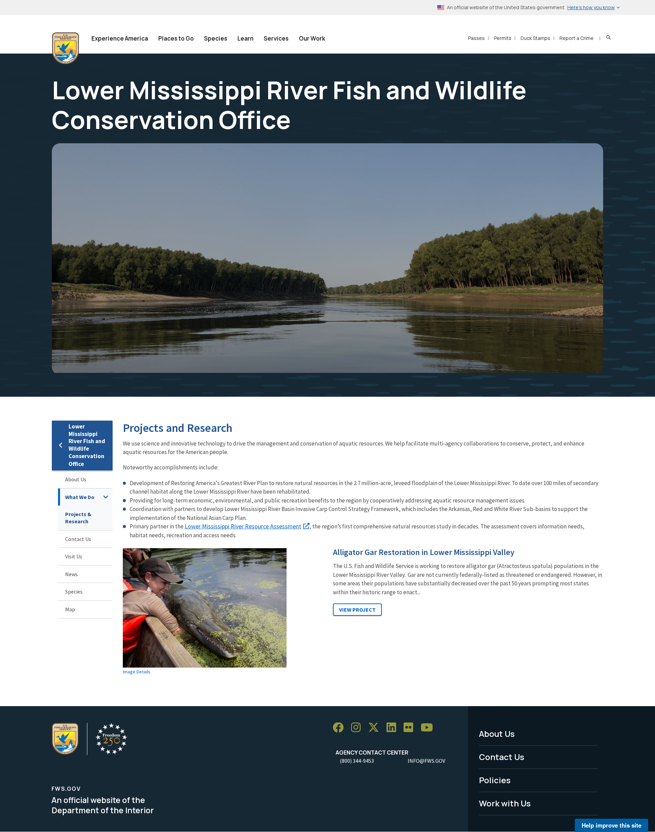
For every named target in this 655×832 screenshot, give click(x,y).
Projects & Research (78, 518)
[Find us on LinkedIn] (394, 727)
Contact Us (78, 539)
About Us (75, 479)
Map (70, 609)
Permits (502, 38)
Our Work (312, 38)
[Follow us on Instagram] (358, 727)
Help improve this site (611, 825)
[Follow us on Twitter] (376, 727)
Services (276, 38)
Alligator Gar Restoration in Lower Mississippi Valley (423, 552)
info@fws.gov (426, 760)
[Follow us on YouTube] (429, 727)
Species (215, 38)
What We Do (79, 497)
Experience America (119, 38)
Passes (476, 38)
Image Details (136, 672)
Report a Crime (576, 38)
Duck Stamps (535, 38)
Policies (495, 780)
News (71, 574)
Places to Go (176, 38)
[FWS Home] (65, 48)
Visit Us (73, 556)
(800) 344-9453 (357, 760)
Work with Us (505, 803)
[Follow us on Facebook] (340, 727)
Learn (245, 38)
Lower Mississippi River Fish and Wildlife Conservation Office (87, 445)
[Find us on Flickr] (411, 727)
